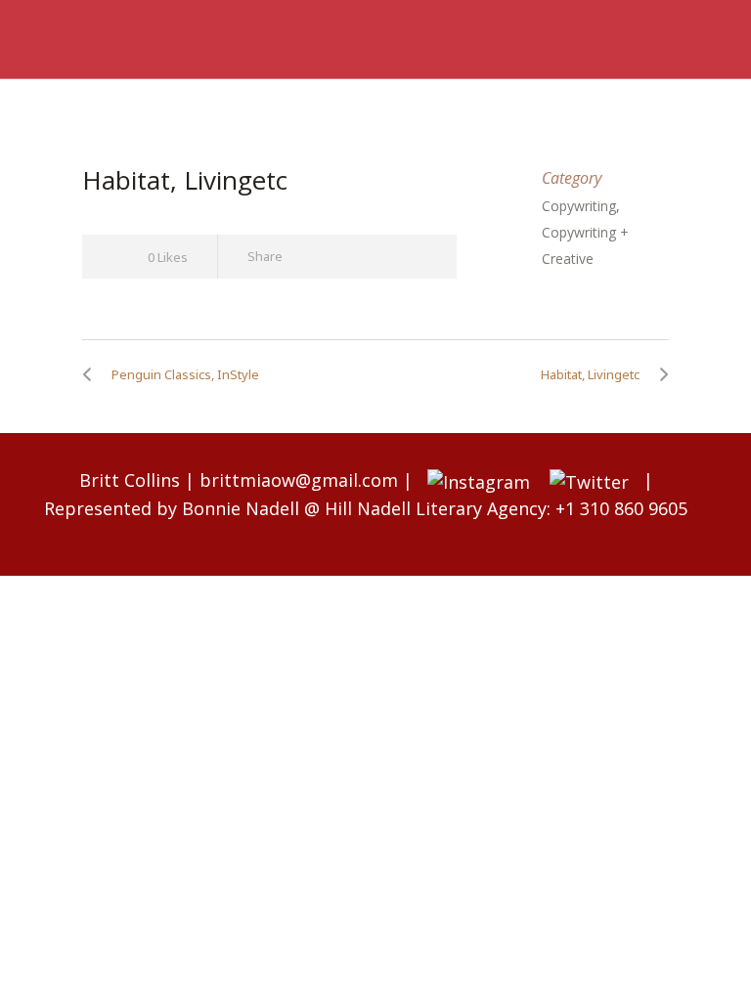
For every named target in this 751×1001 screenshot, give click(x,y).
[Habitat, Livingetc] (659, 374)
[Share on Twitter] (346, 256)
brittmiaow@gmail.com (298, 480)
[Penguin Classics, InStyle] (92, 374)
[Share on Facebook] (311, 256)
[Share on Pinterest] (417, 256)
